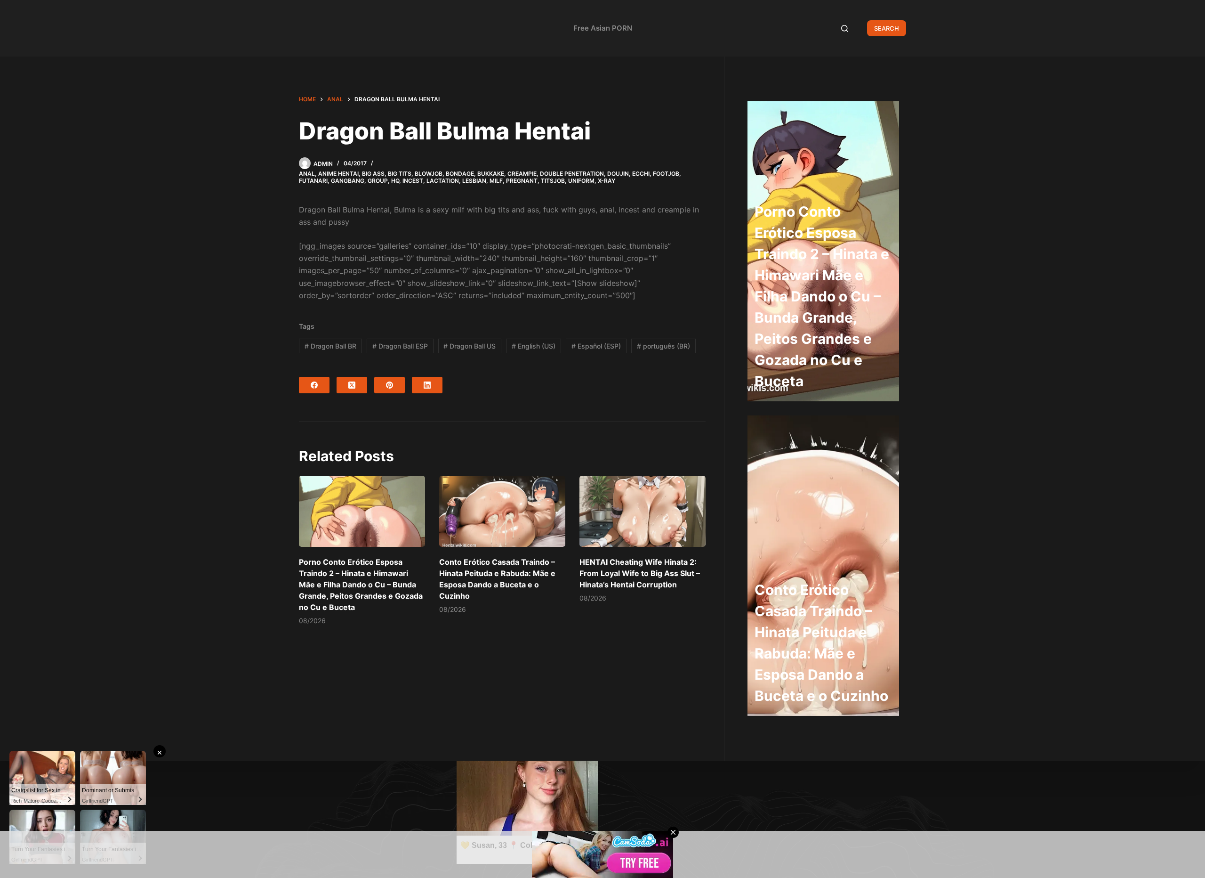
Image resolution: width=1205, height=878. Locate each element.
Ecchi (641, 173)
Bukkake (490, 173)
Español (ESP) (596, 346)
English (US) (533, 346)
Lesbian (474, 180)
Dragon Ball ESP (400, 346)
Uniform (581, 180)
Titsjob (553, 180)
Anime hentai (338, 173)
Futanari (313, 180)
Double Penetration (572, 173)
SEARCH (886, 28)
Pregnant (522, 180)
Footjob (666, 173)
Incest (412, 180)
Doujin (618, 173)
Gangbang (347, 180)
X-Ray (606, 180)
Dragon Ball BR (330, 346)
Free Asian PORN (602, 28)
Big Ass (373, 173)
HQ (395, 180)
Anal (307, 173)
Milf (496, 180)
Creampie (522, 173)
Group (378, 180)
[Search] (844, 28)
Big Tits (399, 173)
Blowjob (428, 173)
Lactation (442, 180)
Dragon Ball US (469, 346)
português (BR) (663, 346)
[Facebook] (314, 385)
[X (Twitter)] (352, 385)
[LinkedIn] (427, 385)
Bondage (460, 173)
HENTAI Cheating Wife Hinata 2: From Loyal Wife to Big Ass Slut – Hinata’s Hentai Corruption (639, 573)
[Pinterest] (389, 385)
